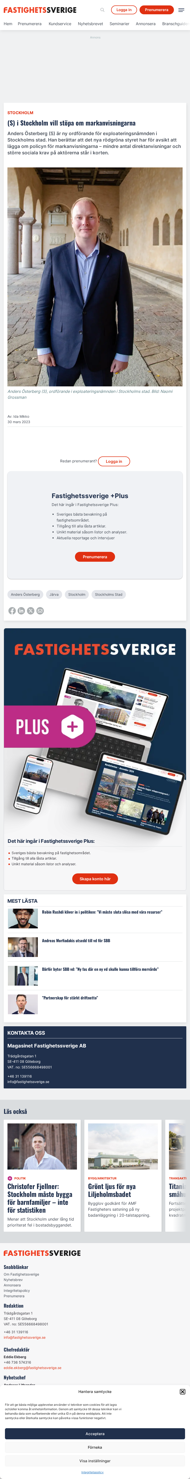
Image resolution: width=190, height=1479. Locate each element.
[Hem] (41, 10)
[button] (182, 1391)
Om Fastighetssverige (21, 1274)
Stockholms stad (108, 594)
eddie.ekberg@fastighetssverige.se (32, 1368)
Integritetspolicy (92, 1472)
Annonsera (146, 23)
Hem (8, 23)
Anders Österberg (25, 594)
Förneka (95, 1447)
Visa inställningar (95, 1461)
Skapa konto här (95, 878)
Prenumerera (30, 23)
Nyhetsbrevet (90, 23)
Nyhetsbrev (13, 1280)
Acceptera (95, 1433)
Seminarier (119, 23)
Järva (54, 594)
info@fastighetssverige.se (28, 1082)
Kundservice (60, 23)
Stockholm (20, 112)
